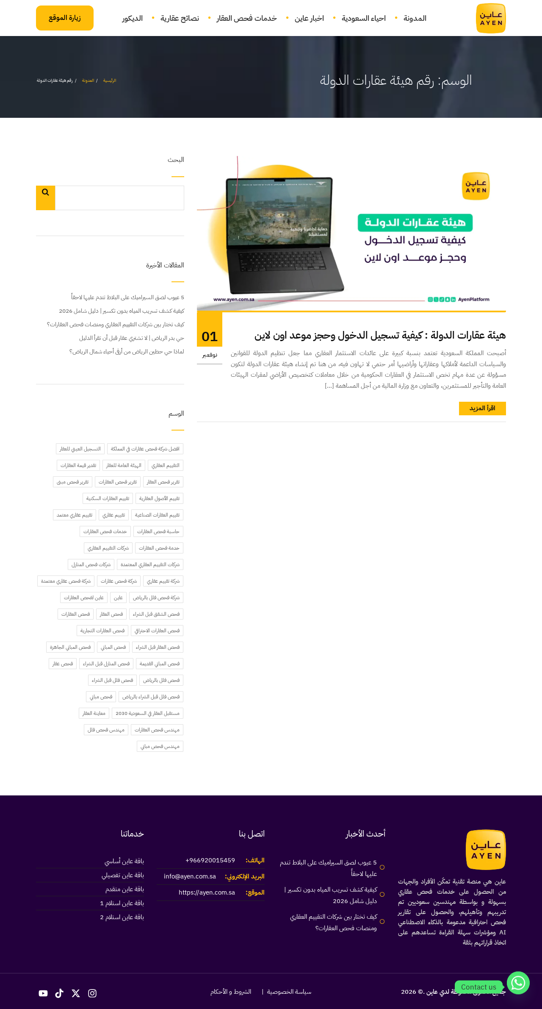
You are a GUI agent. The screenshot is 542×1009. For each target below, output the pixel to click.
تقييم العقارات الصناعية (157, 515)
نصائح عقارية (179, 18)
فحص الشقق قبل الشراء (156, 614)
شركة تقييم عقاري (163, 581)
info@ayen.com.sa (190, 876)
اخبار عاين (309, 18)
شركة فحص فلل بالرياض (156, 597)
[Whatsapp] (518, 987)
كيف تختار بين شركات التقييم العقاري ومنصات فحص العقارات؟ (115, 324)
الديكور (132, 18)
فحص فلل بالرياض (161, 680)
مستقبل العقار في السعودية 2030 (148, 713)
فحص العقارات (75, 614)
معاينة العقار (94, 713)
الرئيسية (109, 80)
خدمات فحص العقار (247, 18)
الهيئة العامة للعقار (123, 465)
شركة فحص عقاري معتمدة (66, 581)
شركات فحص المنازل (91, 564)
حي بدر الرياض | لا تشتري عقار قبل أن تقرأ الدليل (131, 338)
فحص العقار (111, 614)
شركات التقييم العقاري (108, 548)
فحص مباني (101, 696)
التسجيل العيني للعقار (80, 449)
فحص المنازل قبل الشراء (106, 663)
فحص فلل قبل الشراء (112, 680)
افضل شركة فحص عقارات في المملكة (145, 449)
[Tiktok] (60, 993)
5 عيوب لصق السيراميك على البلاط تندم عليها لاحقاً (127, 297)
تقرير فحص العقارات (118, 482)
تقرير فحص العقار (163, 482)
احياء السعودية (364, 18)
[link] (486, 18)
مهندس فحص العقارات (157, 730)
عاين (118, 597)
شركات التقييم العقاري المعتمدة (150, 564)
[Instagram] (92, 993)
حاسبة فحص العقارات (158, 531)
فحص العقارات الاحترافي (157, 630)
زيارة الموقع (65, 18)
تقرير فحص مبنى (72, 482)
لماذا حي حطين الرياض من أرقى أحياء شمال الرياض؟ (126, 351)
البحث (176, 160)
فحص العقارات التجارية (102, 630)
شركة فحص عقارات (119, 581)
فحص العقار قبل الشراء (158, 647)
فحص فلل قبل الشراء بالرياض (151, 696)
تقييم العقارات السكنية (107, 498)
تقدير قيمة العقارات (78, 465)
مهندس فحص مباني (160, 746)
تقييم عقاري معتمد (74, 515)
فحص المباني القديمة (160, 663)
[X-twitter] (76, 993)
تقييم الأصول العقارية (159, 498)
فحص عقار (63, 663)
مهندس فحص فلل (106, 730)
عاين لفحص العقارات (84, 597)
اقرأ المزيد (482, 408)
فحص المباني (113, 647)
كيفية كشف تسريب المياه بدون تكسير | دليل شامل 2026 (121, 310)
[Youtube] (43, 993)
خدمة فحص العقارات (159, 548)
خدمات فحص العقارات (105, 531)
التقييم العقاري (166, 465)
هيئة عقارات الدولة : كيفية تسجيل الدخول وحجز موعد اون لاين (380, 335)
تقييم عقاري (113, 515)
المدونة (415, 18)
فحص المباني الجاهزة (70, 647)
